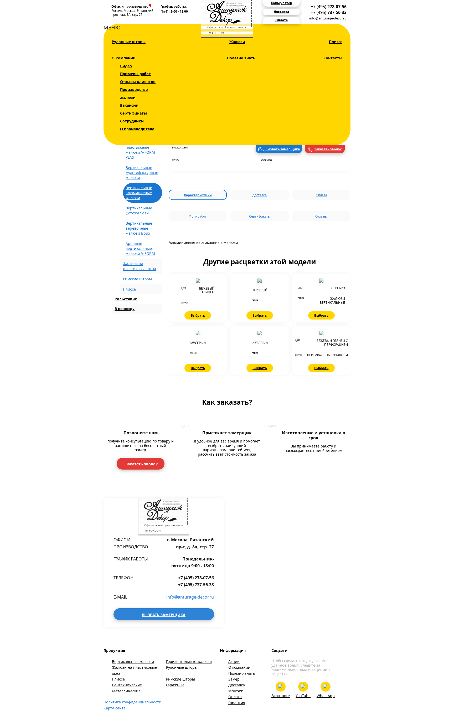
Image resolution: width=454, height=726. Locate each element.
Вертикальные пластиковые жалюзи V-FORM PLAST (140, 150)
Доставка (259, 195)
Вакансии (129, 105)
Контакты (332, 57)
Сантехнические (127, 684)
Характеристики (198, 195)
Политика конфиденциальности (132, 701)
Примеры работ (135, 73)
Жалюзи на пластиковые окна (134, 670)
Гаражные (175, 684)
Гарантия (236, 702)
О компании (124, 57)
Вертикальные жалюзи (133, 661)
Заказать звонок (328, 149)
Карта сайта (115, 708)
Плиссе (335, 41)
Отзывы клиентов (138, 81)
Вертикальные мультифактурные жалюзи (142, 172)
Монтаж (235, 690)
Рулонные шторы (129, 41)
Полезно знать (241, 57)
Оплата (321, 195)
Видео (126, 65)
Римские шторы (137, 278)
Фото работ (198, 216)
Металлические (126, 690)
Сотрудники (132, 121)
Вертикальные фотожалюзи (139, 210)
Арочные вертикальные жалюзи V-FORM (140, 248)
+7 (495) (329, 6)
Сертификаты (133, 113)
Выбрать (198, 315)
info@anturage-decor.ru (328, 18)
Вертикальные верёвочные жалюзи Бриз (139, 228)
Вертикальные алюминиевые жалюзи (139, 192)
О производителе (137, 128)
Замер (234, 679)
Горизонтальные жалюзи (189, 661)
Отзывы (321, 216)
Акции (234, 661)
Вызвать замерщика (282, 149)
